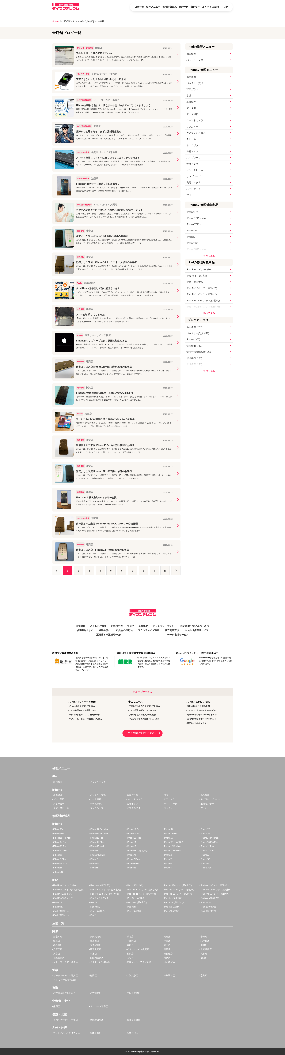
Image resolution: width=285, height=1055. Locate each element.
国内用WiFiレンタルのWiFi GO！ (201, 719)
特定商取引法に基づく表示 (194, 626)
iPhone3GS (206, 867)
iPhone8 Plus (59, 859)
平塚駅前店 (58, 958)
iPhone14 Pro (59, 842)
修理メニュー (153, 6)
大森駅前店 (95, 945)
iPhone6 (168, 863)
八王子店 (57, 949)
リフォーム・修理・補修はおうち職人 (85, 719)
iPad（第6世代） (135, 911)
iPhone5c (57, 867)
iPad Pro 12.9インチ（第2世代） (217, 889)
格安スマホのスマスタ (196, 723)
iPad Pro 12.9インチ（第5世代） (203, 307)
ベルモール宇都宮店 (100, 962)
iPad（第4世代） (209, 911)
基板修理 (191, 102)
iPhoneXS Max (97, 855)
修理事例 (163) (194, 358)
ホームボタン (193, 145)
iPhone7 (168, 859)
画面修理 (191, 53)
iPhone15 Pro (96, 838)
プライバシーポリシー (164, 626)
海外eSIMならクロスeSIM (198, 706)
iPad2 (93, 915)
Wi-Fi (189, 195)
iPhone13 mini (97, 846)
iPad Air (94, 902)
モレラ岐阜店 (133, 993)
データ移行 (192, 114)
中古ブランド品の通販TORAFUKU (144, 719)
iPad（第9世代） (209, 906)
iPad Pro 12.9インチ (63, 894)
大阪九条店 (132, 975)
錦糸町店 (57, 945)
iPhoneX (205, 855)
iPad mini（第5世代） (174, 902)
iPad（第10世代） (173, 906)
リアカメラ (192, 126)
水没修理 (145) (194, 364)
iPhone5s (205, 863)
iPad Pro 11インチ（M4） (200, 269)
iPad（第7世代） (98, 911)
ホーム (55, 21)
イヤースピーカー (195, 170)
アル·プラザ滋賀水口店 (64, 980)
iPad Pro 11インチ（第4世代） (105, 894)
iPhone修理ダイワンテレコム (82, 706)
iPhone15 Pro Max (62, 838)
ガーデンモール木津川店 (65, 975)
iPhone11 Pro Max (173, 850)
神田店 (167, 940)
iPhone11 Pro (207, 850)
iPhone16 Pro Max (196, 249)
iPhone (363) (193, 339)
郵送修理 (195, 6)
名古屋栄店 (95, 993)
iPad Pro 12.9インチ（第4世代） (143, 889)
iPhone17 (191, 237)
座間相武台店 (96, 958)
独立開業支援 (172, 630)
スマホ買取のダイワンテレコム (142, 710)
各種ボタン (192, 151)
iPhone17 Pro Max (196, 218)
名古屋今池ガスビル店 (64, 993)
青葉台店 (168, 953)
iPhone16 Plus (171, 833)
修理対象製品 (170, 6)
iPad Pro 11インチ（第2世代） (179, 894)
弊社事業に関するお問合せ (142, 733)
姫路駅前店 (169, 975)
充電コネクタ (193, 182)
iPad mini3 (58, 906)
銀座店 (56, 940)
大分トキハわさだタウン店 (66, 1033)
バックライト (193, 188)
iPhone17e (192, 212)
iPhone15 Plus (134, 838)
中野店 (204, 936)
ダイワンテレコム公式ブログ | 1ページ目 (84, 21)
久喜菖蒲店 (206, 949)
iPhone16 (205, 833)
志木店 (93, 953)
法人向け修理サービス (196, 630)
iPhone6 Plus (133, 863)
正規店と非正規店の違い (109, 634)
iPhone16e (192, 243)
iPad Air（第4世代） (173, 898)
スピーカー (192, 139)
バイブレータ (193, 157)
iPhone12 (94, 850)
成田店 (204, 958)
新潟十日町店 (96, 1019)
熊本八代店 (132, 1033)
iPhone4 (168, 867)
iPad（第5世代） (172, 911)
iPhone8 (94, 859)
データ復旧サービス (178, 634)
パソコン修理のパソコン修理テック (84, 715)
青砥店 (130, 945)
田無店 (204, 945)
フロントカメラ (194, 120)
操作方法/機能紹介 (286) (199, 352)
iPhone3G (58, 872)
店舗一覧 (139, 6)
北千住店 (205, 940)
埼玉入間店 (95, 949)
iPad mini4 (206, 902)
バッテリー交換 (194, 60)
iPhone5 (94, 867)
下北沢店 (131, 940)
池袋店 (167, 936)
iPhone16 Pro (133, 833)
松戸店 (167, 958)
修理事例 (184, 6)
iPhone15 (168, 838)
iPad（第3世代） (61, 915)
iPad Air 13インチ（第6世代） (202, 288)
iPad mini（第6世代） (137, 902)
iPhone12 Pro (207, 846)
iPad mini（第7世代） (198, 275)
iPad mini (131, 906)
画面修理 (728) (194, 327)
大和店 (204, 953)
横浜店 (130, 953)
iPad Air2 (57, 902)
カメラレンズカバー (197, 133)
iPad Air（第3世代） (210, 898)
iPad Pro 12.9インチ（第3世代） (180, 889)
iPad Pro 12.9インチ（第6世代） (203, 300)
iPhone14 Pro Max (209, 838)
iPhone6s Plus (60, 863)
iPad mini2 (95, 906)
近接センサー (193, 164)
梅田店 (93, 975)
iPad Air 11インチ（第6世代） (202, 294)
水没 (188, 95)
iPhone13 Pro (59, 846)
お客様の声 (117, 626)
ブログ (224, 6)
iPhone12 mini (60, 850)
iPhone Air (191, 230)
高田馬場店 (95, 936)
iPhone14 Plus (97, 842)
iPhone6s (94, 863)
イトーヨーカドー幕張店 (65, 962)
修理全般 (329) (194, 345)
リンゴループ (193, 176)
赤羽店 (167, 945)
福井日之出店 (133, 1019)
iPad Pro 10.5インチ (63, 898)
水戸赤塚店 (169, 962)
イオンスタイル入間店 (138, 949)
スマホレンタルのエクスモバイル (201, 710)
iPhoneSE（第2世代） (138, 850)
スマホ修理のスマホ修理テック (82, 710)
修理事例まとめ (85, 630)
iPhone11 (57, 855)
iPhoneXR (169, 855)
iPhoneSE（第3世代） (175, 842)
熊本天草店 (95, 1033)
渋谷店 (130, 936)
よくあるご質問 (210, 6)
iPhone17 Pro (193, 224)
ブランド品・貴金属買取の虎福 (142, 715)
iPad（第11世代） (196, 282)
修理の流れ (105, 630)
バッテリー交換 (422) (197, 333)
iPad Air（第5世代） (137, 898)
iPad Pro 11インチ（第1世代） (216, 894)
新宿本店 (57, 936)
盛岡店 (56, 1006)
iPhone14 (131, 842)
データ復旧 (192, 108)
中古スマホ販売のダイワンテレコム (144, 706)
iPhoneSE (205, 859)
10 (165, 570)
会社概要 (143, 626)
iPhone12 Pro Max (173, 846)
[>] (175, 570)
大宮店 (56, 953)
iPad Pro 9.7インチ (99, 898)
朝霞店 (167, 949)
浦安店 (130, 958)
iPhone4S (131, 867)
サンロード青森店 (99, 1006)
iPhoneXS (132, 855)
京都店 (204, 975)
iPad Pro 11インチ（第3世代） (142, 894)
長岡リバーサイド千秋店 (65, 1019)
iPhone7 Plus (133, 859)
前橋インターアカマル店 (139, 962)
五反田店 (94, 940)
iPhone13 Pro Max (209, 842)
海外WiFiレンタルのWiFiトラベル (202, 715)
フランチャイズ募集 (148, 630)
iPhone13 (131, 846)
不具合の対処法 (124, 630)
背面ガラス (192, 89)
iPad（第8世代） (61, 911)
